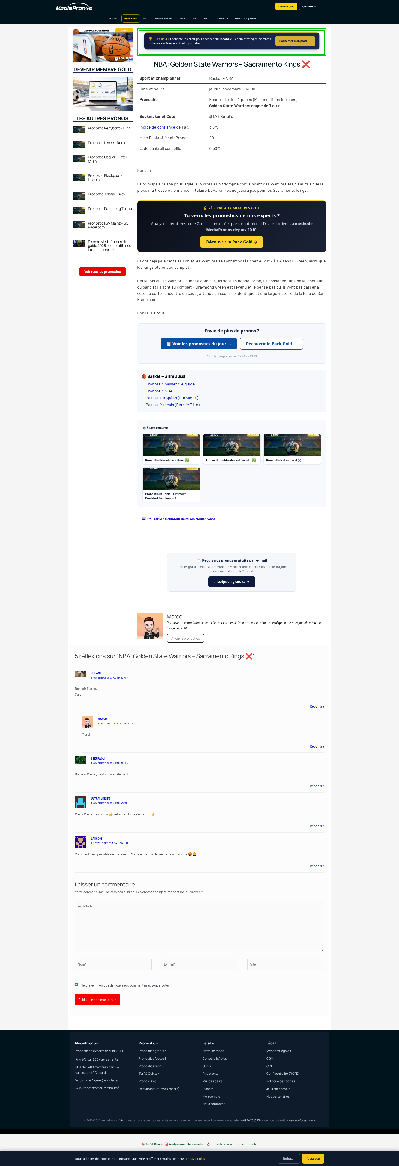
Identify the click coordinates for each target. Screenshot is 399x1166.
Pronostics (130, 18)
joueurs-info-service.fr (301, 1120)
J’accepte (313, 1159)
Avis (194, 18)
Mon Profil (223, 18)
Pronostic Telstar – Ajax (106, 194)
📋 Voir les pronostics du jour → (199, 343)
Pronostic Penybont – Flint (109, 128)
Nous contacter (214, 1104)
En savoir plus (195, 1159)
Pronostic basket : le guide (170, 383)
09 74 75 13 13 (251, 1120)
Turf (145, 18)
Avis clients (210, 1073)
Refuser (289, 1159)
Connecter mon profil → (295, 41)
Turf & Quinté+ (149, 1073)
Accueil (113, 18)
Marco (102, 718)
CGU (269, 1066)
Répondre (317, 706)
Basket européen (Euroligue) (172, 397)
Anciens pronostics (185, 638)
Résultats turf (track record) (159, 1089)
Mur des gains (213, 1081)
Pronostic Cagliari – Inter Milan (107, 159)
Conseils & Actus (163, 18)
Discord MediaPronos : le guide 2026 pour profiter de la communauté (109, 245)
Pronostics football (152, 1058)
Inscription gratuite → (231, 581)
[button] (231, 519)
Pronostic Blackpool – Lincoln (105, 177)
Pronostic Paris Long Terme (110, 208)
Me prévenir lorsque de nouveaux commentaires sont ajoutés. (125, 985)
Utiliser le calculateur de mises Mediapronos (181, 519)
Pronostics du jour (223, 1144)
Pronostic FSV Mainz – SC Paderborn (108, 225)
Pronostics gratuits (246, 18)
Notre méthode (213, 1051)
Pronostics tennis (151, 1066)
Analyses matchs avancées (186, 1144)
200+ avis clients (105, 1059)
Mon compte (211, 1096)
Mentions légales (278, 1051)
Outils (182, 18)
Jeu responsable (278, 1089)
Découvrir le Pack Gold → (231, 242)
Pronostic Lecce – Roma (107, 142)
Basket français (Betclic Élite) (173, 404)
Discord (207, 18)
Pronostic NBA (159, 390)
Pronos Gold (147, 1081)
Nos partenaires (278, 1096)
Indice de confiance (157, 126)
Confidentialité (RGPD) (282, 1073)
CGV (269, 1058)
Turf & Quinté (154, 1144)
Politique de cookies (280, 1081)
